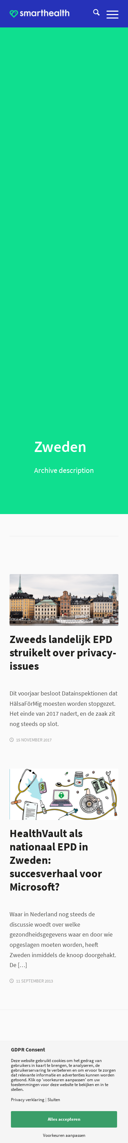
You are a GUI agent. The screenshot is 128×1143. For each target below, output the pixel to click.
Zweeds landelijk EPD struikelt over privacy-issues (63, 652)
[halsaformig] (64, 794)
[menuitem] (93, 13)
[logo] (39, 13)
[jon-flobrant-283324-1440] (64, 600)
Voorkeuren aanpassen (64, 1135)
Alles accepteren (64, 1119)
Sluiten (53, 1099)
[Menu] (109, 13)
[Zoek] (93, 13)
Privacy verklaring (27, 1099)
